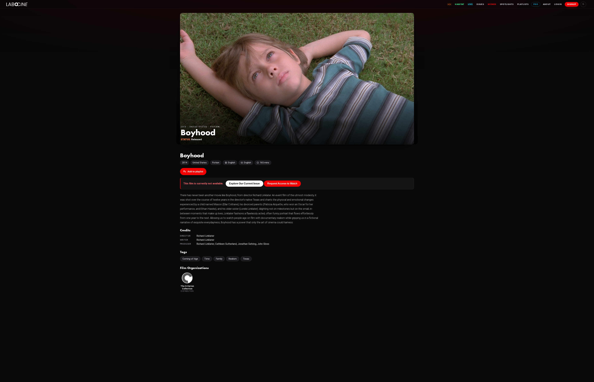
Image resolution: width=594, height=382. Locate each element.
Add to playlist (195, 171)
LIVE (470, 4)
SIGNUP (571, 4)
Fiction (215, 127)
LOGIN (558, 4)
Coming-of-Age (190, 259)
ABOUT (547, 4)
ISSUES (480, 4)
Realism (233, 259)
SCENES (492, 4)
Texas (246, 259)
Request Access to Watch (282, 183)
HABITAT (459, 4)
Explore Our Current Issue (244, 183)
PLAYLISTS (523, 4)
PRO (535, 4)
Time (207, 259)
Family (219, 259)
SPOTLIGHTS (507, 4)
